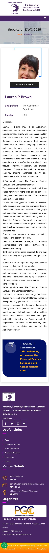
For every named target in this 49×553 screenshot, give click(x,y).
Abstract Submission (12, 453)
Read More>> (7, 418)
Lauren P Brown (18, 97)
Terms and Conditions (27, 549)
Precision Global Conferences (19, 518)
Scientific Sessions (12, 449)
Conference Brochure (12, 444)
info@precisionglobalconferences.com (17, 534)
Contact (8, 461)
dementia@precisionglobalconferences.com (27, 484)
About (7, 440)
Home (19, 34)
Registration (9, 457)
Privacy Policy (41, 549)
